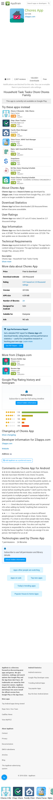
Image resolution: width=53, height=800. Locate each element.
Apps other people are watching (26, 570)
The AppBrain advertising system (11, 767)
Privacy (4, 739)
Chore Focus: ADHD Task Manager (23, 140)
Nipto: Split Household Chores (22, 149)
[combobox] (37, 3)
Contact (5, 733)
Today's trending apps (27, 586)
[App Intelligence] (4, 777)
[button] (26, 454)
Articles (5, 755)
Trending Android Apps (36, 683)
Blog (3, 760)
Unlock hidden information (26, 403)
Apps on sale (16, 578)
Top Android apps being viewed (13, 704)
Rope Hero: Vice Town (10, 709)
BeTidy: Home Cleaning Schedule (23, 168)
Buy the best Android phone (38, 694)
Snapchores (15, 159)
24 (24, 301)
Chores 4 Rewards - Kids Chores (22, 111)
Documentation (7, 744)
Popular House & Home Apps (27, 594)
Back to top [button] (47, 779)
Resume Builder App (18, 359)
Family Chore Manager (19, 130)
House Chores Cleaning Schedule (23, 178)
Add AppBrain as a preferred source (18, 460)
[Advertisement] (26, 49)
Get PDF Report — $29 (14, 346)
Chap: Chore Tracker (18, 121)
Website (5, 449)
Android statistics (34, 672)
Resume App (15, 369)
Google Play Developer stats (38, 678)
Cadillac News (7, 714)
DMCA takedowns (8, 749)
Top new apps (36, 578)
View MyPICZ (7, 720)
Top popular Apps (34, 688)
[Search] (48, 3)
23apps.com (24, 355)
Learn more (28, 341)
